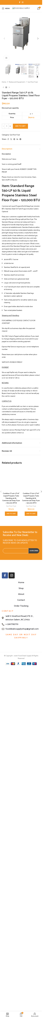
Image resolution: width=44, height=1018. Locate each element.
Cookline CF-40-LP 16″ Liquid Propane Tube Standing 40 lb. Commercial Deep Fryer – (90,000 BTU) (11, 498)
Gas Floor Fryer (33, 82)
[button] (4, 38)
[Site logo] (21, 8)
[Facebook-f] (5, 751)
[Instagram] (12, 751)
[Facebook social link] (19, 2)
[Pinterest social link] (14, 139)
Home (4, 82)
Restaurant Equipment (17, 82)
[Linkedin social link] (17, 139)
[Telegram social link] (20, 139)
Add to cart (20, 126)
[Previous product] (3, 87)
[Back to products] (6, 87)
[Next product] (9, 87)
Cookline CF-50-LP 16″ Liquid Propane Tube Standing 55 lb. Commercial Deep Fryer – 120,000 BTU (31, 498)
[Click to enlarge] (6, 58)
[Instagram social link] (22, 2)
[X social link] (11, 139)
